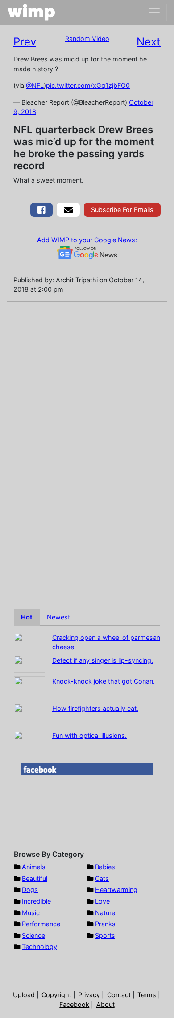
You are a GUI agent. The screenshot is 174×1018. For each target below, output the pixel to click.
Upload (24, 994)
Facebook (74, 1004)
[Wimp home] (31, 12)
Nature (105, 912)
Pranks (105, 924)
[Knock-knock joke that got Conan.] (29, 687)
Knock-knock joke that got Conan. (103, 681)
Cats (102, 878)
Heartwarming (116, 889)
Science (33, 935)
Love (102, 901)
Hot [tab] (27, 617)
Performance (41, 924)
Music (31, 912)
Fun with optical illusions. (89, 735)
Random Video (87, 38)
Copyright (56, 994)
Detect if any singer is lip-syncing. (102, 660)
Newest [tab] (58, 617)
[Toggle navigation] (154, 12)
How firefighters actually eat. (95, 708)
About (105, 1004)
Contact (119, 994)
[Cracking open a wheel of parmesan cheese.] (29, 640)
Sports (105, 935)
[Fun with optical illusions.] (29, 738)
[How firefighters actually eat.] (29, 714)
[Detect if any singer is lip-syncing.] (29, 663)
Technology (39, 946)
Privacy (89, 994)
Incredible (36, 901)
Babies (105, 867)
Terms (146, 994)
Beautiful (34, 878)
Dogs (30, 889)
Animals (34, 867)
